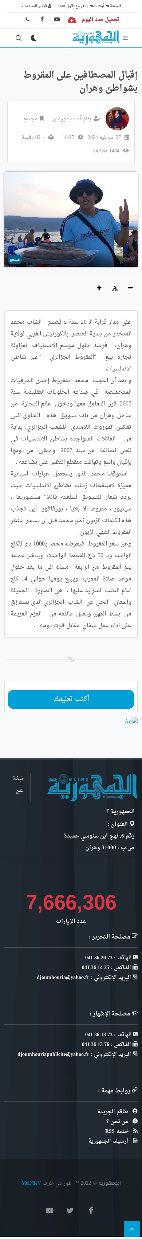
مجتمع (30, 119)
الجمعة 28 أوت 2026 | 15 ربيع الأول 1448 (89, 6)
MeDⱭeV (31, 1183)
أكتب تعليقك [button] (71, 699)
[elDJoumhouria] (57, 19)
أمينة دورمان (67, 119)
